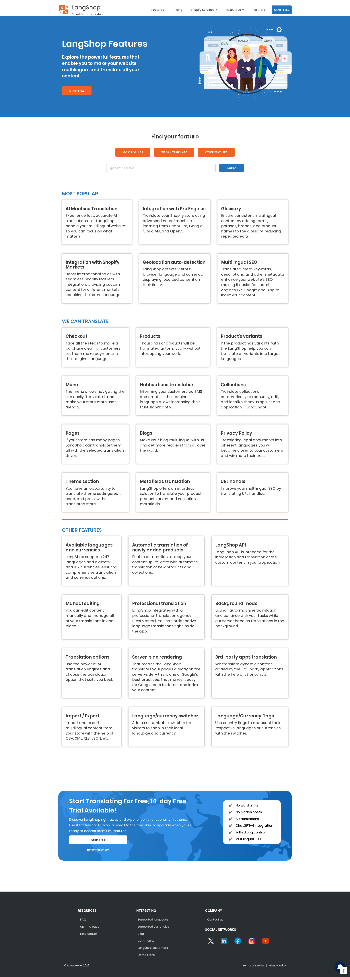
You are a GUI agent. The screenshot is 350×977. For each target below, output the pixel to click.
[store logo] (63, 9)
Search (231, 168)
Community (146, 941)
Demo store (146, 955)
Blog (141, 934)
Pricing (177, 10)
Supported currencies (153, 927)
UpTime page (89, 927)
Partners (258, 10)
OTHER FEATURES (216, 152)
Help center (88, 934)
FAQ (83, 919)
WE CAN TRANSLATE (174, 152)
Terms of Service (253, 965)
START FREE (281, 10)
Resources (233, 10)
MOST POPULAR (133, 152)
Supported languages (153, 919)
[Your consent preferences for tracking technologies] (343, 970)
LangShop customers (153, 948)
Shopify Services (202, 10)
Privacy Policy (277, 965)
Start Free (98, 840)
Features (157, 10)
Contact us (215, 919)
